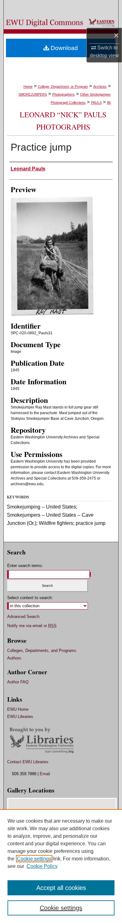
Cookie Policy (42, 866)
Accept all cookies (61, 887)
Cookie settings (34, 858)
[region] (61, 866)
